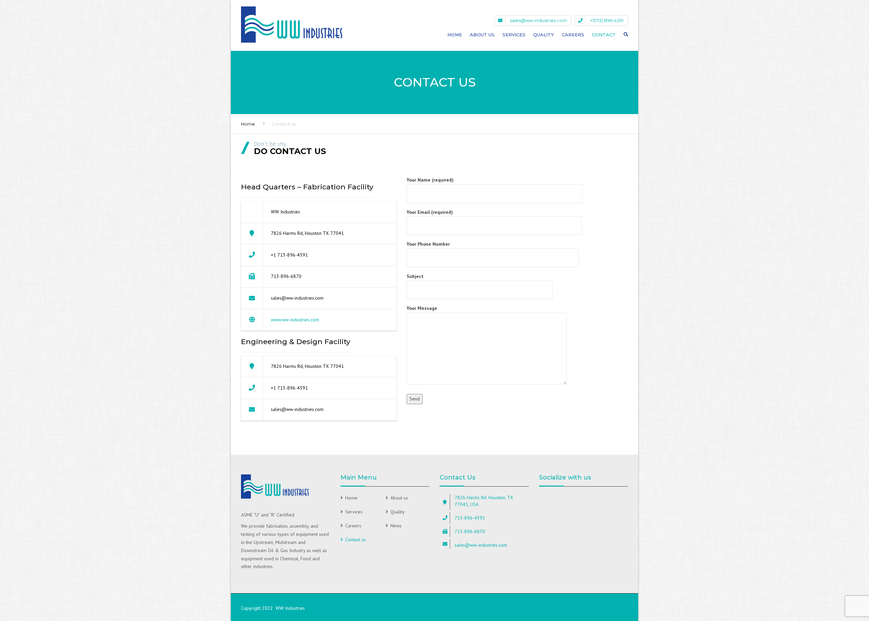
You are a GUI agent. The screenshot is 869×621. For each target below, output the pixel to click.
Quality (543, 34)
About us (399, 498)
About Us (482, 34)
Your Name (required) (430, 180)
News (396, 526)
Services (513, 34)
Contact (604, 34)
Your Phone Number (428, 244)
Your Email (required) (430, 212)
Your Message (422, 308)
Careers (573, 34)
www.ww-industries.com (295, 320)
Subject (415, 276)
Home (454, 34)
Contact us (355, 540)
